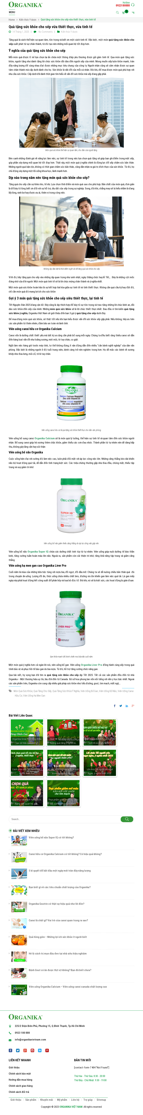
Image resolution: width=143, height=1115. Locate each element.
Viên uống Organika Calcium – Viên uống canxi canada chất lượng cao (68, 986)
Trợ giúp (88, 1099)
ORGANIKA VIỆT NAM (70, 1106)
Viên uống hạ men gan (34, 695)
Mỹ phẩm (62, 1099)
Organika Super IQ (38, 551)
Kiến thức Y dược (69, 31)
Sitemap (101, 1099)
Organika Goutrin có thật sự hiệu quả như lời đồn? (56, 903)
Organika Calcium (45, 438)
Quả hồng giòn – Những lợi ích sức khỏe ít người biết (58, 937)
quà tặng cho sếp (42, 691)
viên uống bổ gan (89, 691)
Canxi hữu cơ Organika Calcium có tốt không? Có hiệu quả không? (65, 854)
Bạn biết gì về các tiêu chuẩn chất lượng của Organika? (60, 887)
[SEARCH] (127, 819)
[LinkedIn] (127, 706)
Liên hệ (75, 1099)
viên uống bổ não (108, 691)
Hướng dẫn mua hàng (20, 1079)
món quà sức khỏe (23, 691)
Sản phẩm (30, 1099)
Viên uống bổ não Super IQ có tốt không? (51, 837)
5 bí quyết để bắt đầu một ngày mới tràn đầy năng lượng (60, 870)
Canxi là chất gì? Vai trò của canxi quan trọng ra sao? (58, 920)
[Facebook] (115, 706)
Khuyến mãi (46, 1099)
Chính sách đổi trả (19, 1092)
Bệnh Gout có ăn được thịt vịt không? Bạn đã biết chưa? (60, 970)
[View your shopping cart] (124, 13)
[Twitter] (121, 706)
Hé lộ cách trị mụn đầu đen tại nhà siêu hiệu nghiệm (58, 953)
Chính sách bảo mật (20, 1073)
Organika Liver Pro (91, 664)
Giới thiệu (14, 1067)
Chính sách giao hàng (21, 1085)
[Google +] (132, 706)
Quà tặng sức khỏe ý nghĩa (66, 691)
